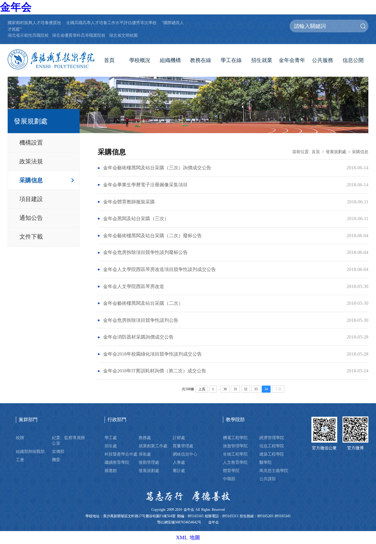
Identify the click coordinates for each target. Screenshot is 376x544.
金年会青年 (292, 60)
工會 (20, 459)
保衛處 (145, 454)
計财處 (179, 437)
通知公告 (31, 218)
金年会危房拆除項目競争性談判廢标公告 (145, 252)
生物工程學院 (235, 454)
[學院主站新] (51, 59)
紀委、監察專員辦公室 (68, 440)
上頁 (201, 389)
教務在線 (200, 60)
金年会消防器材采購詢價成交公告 (138, 337)
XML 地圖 (188, 537)
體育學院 (231, 470)
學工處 (111, 437)
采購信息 (31, 180)
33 (256, 389)
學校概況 (139, 60)
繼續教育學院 (117, 462)
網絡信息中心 (185, 454)
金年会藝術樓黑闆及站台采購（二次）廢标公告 (152, 235)
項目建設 (31, 199)
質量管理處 (183, 445)
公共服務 (322, 60)
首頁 (109, 60)
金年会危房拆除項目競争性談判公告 (140, 320)
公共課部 (267, 478)
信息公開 (353, 60)
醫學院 (265, 462)
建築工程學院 (271, 454)
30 (225, 389)
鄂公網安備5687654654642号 (179, 522)
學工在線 (231, 60)
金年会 (16, 7)
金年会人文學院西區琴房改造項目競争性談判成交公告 (159, 269)
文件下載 (31, 236)
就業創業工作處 (153, 445)
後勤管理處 (149, 462)
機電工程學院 (235, 437)
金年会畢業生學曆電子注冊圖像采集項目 (145, 185)
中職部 (229, 478)
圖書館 (111, 470)
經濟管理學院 (271, 437)
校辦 (20, 437)
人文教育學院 (235, 462)
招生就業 (261, 60)
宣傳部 (58, 451)
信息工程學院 (271, 445)
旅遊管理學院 (235, 445)
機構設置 (31, 142)
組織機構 (170, 60)
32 (245, 389)
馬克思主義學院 (273, 470)
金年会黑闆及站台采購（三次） (136, 218)
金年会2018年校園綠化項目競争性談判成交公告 (152, 354)
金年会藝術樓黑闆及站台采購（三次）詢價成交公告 (157, 167)
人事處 (179, 462)
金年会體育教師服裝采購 (129, 202)
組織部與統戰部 (30, 451)
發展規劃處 (336, 151)
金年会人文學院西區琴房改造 (133, 286)
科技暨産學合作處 (121, 454)
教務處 (145, 437)
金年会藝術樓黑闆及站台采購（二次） (143, 303)
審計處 (179, 470)
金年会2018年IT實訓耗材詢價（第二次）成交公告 (154, 371)
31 (235, 389)
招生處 (111, 445)
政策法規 (31, 161)
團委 (56, 459)
